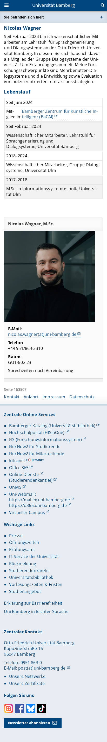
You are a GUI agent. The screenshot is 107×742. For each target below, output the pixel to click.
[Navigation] (7, 6)
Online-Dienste (24, 474)
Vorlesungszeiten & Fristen (36, 584)
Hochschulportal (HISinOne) (37, 432)
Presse (16, 536)
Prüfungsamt (22, 549)
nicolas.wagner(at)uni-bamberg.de (42, 334)
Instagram (8, 708)
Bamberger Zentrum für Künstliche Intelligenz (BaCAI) (60, 114)
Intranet (17, 460)
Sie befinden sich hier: (24, 17)
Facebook (19, 708)
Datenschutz (82, 397)
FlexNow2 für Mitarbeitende (36, 453)
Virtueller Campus (27, 512)
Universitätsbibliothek (31, 577)
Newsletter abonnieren (29, 722)
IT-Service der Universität (34, 556)
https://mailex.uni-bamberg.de (39, 500)
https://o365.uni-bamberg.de (38, 505)
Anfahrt (31, 397)
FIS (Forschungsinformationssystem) (45, 439)
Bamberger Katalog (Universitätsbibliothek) (52, 426)
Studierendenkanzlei (29, 570)
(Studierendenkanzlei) (30, 480)
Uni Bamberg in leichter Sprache (36, 611)
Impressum (54, 397)
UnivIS (15, 487)
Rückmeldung (22, 563)
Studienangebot (25, 591)
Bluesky (30, 708)
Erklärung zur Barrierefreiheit (33, 603)
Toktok (41, 708)
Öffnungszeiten (24, 542)
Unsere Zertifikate (27, 683)
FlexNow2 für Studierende (35, 446)
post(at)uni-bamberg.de (42, 668)
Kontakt (11, 397)
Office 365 (19, 468)
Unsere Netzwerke (27, 676)
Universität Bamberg (53, 5)
